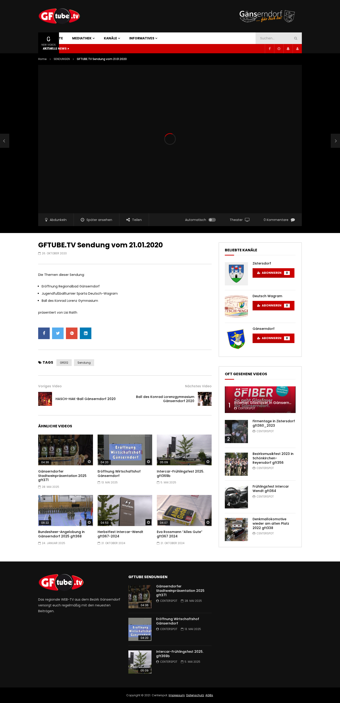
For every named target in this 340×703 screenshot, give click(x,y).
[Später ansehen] (278, 48)
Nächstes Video (198, 386)
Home (42, 59)
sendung (84, 363)
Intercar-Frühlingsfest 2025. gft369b (180, 473)
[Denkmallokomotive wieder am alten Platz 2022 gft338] (236, 529)
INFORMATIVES (141, 38)
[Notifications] (288, 48)
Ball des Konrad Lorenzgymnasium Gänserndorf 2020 (165, 399)
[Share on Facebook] (44, 333)
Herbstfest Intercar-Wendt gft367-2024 (120, 534)
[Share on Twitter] (58, 333)
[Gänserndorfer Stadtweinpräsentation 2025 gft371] (65, 450)
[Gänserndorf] (236, 339)
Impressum (177, 695)
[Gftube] (59, 16)
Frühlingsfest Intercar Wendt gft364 (271, 488)
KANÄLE (110, 38)
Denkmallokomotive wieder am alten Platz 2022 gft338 (271, 523)
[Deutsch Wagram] (236, 306)
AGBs (209, 695)
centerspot (246, 408)
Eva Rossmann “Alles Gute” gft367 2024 (179, 534)
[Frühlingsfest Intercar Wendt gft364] (236, 496)
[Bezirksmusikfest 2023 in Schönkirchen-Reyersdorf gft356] (236, 464)
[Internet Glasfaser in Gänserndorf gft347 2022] (260, 399)
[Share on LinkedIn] (85, 333)
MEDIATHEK (82, 38)
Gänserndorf (264, 328)
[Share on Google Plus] (71, 333)
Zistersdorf (262, 263)
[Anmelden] (297, 48)
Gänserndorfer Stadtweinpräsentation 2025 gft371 (62, 475)
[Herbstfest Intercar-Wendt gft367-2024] (125, 510)
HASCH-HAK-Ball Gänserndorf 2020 (86, 399)
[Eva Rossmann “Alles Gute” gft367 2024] (184, 510)
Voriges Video (50, 386)
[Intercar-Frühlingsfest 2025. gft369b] (184, 450)
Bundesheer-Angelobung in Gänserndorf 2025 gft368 (61, 534)
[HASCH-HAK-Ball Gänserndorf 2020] (4, 141)
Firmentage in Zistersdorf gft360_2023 (274, 423)
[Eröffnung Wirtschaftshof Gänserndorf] (125, 450)
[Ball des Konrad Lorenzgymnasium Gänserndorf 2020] (205, 399)
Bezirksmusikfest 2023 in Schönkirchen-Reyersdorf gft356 (273, 458)
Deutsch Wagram (267, 296)
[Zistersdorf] (236, 273)
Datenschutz (195, 695)
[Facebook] (269, 48)
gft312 (64, 363)
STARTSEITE (53, 38)
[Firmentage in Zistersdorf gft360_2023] (236, 431)
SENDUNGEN (62, 59)
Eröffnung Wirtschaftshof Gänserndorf (119, 473)
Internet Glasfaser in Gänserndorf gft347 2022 (277, 402)
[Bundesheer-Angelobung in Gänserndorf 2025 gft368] (65, 510)
